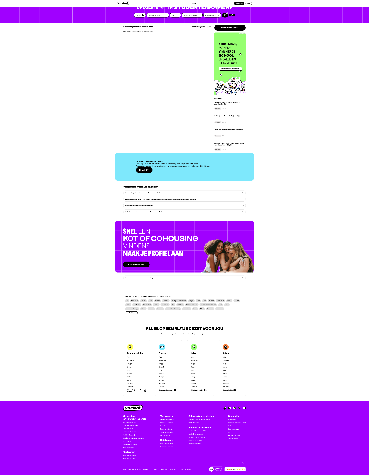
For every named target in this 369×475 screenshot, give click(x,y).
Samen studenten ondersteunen (199, 419)
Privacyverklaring (185, 469)
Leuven (129, 380)
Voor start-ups (165, 426)
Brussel (129, 367)
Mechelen (130, 383)
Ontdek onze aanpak (167, 419)
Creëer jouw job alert (130, 422)
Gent (128, 370)
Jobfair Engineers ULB (196, 434)
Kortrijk (129, 377)
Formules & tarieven (166, 423)
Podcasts (231, 426)
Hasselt (129, 373)
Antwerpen (130, 360)
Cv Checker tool (128, 447)
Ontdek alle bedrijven (130, 435)
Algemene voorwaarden (168, 469)
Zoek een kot (127, 441)
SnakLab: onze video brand (237, 423)
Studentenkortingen (130, 444)
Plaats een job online (166, 429)
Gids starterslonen (129, 458)
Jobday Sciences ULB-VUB (197, 431)
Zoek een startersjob (130, 432)
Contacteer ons (165, 435)
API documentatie (234, 435)
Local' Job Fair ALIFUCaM (197, 437)
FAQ (229, 432)
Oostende (130, 387)
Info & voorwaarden (166, 447)
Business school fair (195, 444)
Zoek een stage (128, 429)
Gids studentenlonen (130, 455)
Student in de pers (234, 429)
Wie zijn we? (232, 419)
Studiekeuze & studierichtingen (133, 438)
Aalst (128, 357)
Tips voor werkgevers (167, 432)
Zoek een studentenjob (130, 425)
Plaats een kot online (166, 444)
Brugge (129, 364)
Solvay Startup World (195, 440)
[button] (140, 15)
